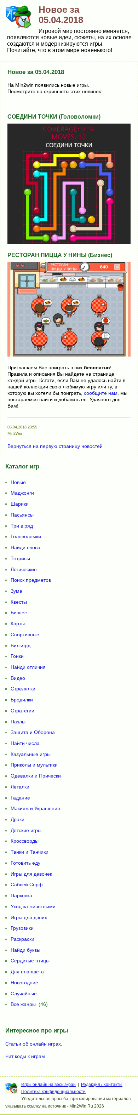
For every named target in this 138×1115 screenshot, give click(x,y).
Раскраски (22, 939)
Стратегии (22, 710)
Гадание (20, 798)
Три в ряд (22, 526)
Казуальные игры (31, 754)
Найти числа (25, 743)
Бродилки (22, 699)
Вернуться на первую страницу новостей (55, 446)
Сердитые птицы (30, 960)
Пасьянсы (22, 515)
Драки (17, 819)
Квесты (19, 602)
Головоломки (26, 536)
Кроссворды (25, 841)
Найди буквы (25, 950)
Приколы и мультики (34, 765)
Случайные (24, 993)
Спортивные (25, 634)
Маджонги (22, 493)
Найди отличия (28, 667)
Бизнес (19, 612)
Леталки (20, 787)
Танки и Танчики (29, 852)
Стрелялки (23, 689)
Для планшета (27, 971)
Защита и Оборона (33, 732)
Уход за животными (33, 906)
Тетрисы (20, 558)
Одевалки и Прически (36, 776)
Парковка (21, 895)
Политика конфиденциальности (53, 1091)
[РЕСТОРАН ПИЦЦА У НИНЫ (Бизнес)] (69, 355)
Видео (18, 678)
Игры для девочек (31, 874)
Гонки (17, 656)
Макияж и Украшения (35, 808)
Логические (24, 569)
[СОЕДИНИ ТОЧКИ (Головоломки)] (69, 242)
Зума (16, 591)
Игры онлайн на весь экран (48, 1084)
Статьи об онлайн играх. (33, 1044)
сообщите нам (100, 393)
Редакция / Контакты (101, 1084)
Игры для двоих (29, 917)
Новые (18, 482)
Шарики (20, 504)
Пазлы (18, 721)
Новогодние (24, 982)
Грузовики (22, 928)
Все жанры (23, 1004)
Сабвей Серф (27, 884)
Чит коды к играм (25, 1056)
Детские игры (26, 830)
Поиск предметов (31, 580)
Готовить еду (25, 863)
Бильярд (20, 645)
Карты (18, 623)
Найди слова (25, 547)
